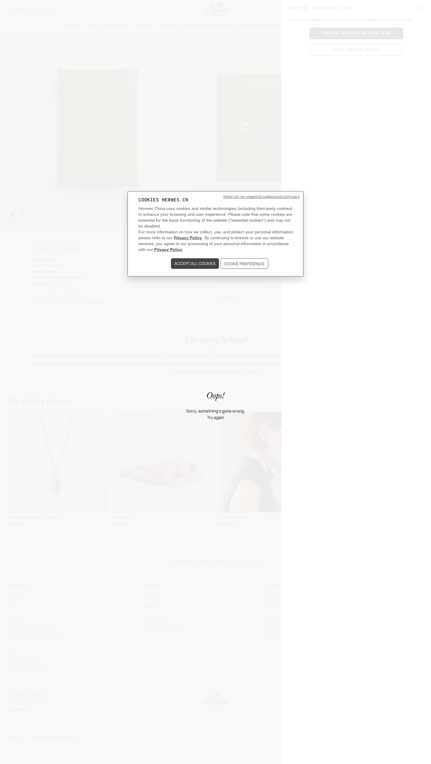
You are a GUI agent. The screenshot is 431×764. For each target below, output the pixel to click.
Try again (215, 417)
